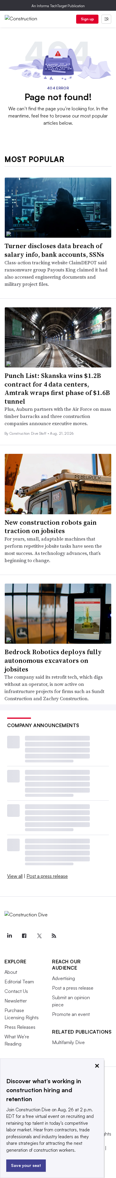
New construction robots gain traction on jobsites (50, 526)
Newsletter (15, 1001)
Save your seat (26, 1165)
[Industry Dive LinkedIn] (9, 936)
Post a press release (47, 876)
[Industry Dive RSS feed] (54, 936)
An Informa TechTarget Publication (58, 6)
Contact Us (16, 991)
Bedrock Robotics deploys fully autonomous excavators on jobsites (53, 660)
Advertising (63, 978)
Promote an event (71, 1014)
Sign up (87, 19)
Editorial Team (19, 982)
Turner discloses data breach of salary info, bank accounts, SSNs (54, 250)
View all (15, 876)
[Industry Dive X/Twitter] (39, 936)
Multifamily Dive (68, 1042)
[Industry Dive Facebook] (24, 936)
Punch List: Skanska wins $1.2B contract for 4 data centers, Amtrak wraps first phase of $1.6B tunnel (57, 388)
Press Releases (19, 1027)
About (10, 972)
